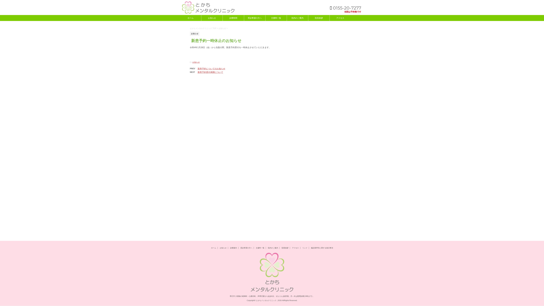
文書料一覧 (276, 18)
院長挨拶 (319, 18)
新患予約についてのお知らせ (211, 68)
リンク (304, 248)
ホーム (191, 18)
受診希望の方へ (255, 18)
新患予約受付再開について (210, 72)
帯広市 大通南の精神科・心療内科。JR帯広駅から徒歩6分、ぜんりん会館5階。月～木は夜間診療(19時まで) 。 (272, 296)
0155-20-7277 (346, 8)
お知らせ (212, 18)
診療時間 (233, 18)
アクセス (340, 18)
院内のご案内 (297, 18)
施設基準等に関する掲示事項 (322, 248)
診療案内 (233, 248)
